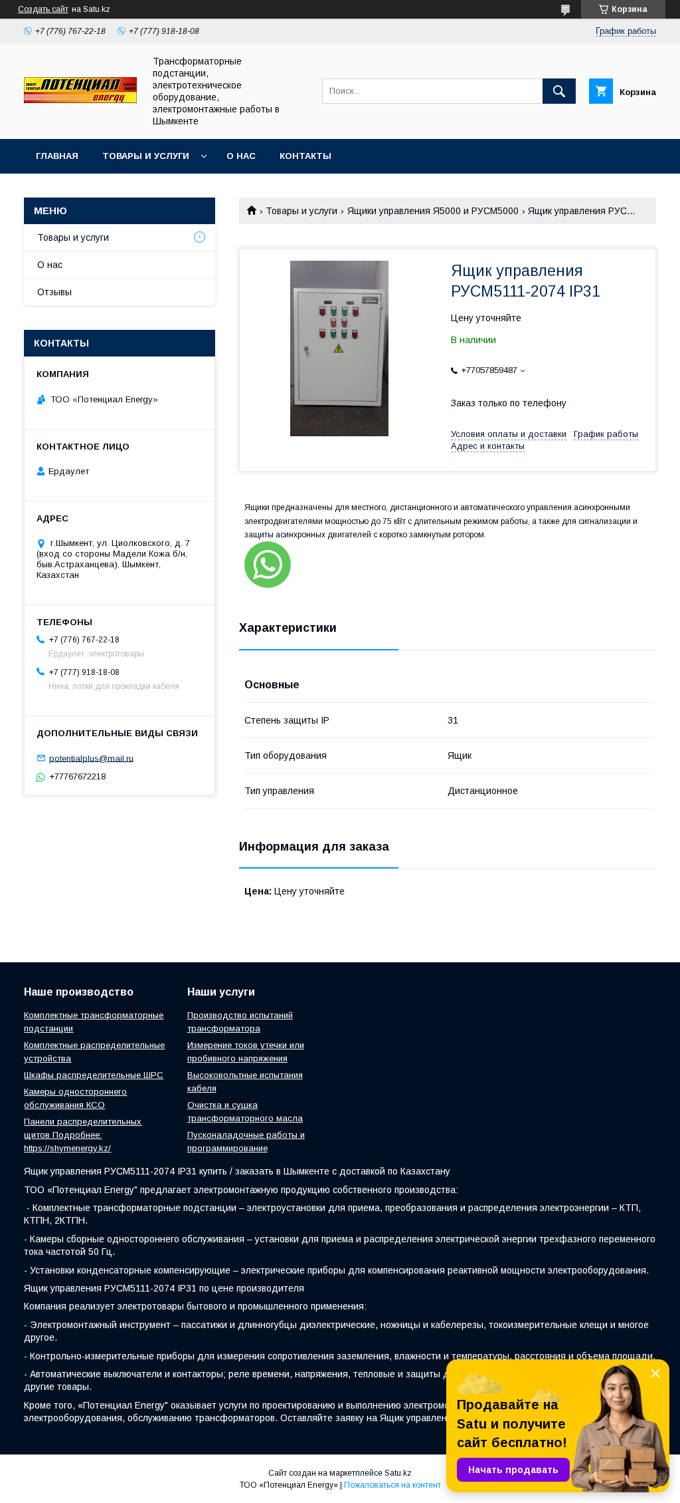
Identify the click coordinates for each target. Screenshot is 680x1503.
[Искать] (559, 91)
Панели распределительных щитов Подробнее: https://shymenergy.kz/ (82, 1135)
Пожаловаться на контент (392, 1485)
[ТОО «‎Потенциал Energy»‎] (80, 99)
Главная (57, 156)
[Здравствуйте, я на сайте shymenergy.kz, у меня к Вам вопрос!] (267, 564)
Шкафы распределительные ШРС (93, 1075)
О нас (241, 156)
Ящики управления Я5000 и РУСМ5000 (433, 210)
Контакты (305, 156)
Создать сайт (43, 9)
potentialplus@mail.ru (91, 758)
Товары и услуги (145, 156)
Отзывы (54, 292)
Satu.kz (398, 1473)
